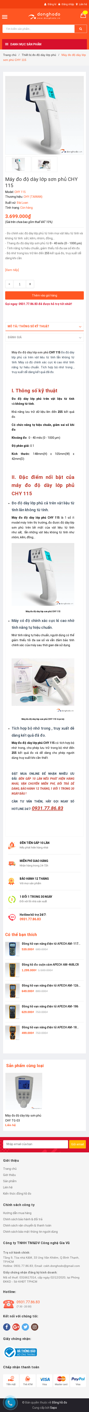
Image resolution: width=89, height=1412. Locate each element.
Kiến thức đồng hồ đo (17, 1193)
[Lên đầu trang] (80, 984)
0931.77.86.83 (28, 304)
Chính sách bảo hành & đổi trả (22, 1219)
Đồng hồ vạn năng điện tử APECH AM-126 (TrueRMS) (50, 986)
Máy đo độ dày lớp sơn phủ (30, 352)
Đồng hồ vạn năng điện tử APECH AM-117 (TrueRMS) (50, 944)
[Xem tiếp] (12, 270)
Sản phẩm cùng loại (25, 1065)
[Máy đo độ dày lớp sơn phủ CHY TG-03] (23, 1091)
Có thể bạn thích (21, 934)
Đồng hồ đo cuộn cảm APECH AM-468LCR (50, 964)
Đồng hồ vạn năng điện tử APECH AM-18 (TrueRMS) (49, 1028)
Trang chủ (10, 1168)
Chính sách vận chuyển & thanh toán (27, 1225)
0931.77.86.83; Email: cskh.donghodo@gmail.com (47, 1265)
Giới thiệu (9, 1175)
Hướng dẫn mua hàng (17, 1213)
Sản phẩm (10, 1181)
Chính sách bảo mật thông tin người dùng (30, 1231)
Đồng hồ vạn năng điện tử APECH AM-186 (50, 1006)
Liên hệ (83, 4)
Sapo (53, 1407)
